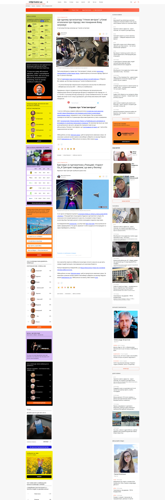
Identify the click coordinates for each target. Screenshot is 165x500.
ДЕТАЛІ (39, 97)
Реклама (101, 2)
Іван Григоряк (90, 224)
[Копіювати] (106, 34)
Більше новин (125, 118)
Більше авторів (126, 201)
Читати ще (126, 368)
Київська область (77, 155)
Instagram (68, 293)
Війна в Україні (77, 293)
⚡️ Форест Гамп (75, 10)
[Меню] (47, 2)
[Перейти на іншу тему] (135, 2)
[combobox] (47, 441)
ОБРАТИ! (39, 255)
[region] (39, 445)
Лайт (89, 2)
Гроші (77, 2)
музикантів (72, 224)
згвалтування (67, 155)
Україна (59, 2)
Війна (65, 2)
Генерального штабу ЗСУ (41, 59)
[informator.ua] (35, 2)
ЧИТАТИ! (39, 476)
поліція (59, 155)
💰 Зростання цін (97, 10)
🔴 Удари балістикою (86, 10)
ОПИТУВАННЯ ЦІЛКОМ (39, 403)
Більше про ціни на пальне (39, 203)
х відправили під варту (90, 127)
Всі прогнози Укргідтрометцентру (39, 447)
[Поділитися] (103, 34)
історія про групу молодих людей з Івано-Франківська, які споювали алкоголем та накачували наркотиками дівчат (80, 113)
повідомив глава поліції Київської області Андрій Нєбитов (80, 79)
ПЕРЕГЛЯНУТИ (126, 141)
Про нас (94, 2)
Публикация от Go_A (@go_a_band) (73, 255)
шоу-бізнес (60, 293)
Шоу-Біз (83, 2)
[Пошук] (138, 2)
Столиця (71, 2)
